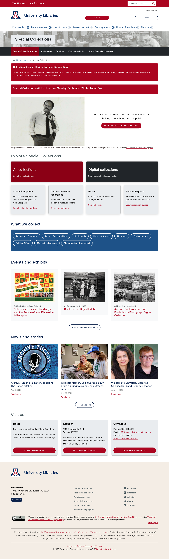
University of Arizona (47, 243)
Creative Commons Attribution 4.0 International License (117, 517)
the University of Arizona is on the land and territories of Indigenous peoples (75, 532)
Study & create (60, 27)
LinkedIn (131, 497)
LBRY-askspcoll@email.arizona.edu (135, 432)
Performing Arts (141, 236)
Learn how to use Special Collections (121, 125)
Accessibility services (83, 501)
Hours (16, 423)
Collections (46, 51)
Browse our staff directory (135, 450)
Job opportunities (82, 505)
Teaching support (103, 27)
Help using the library (83, 492)
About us (145, 27)
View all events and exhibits (85, 327)
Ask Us (97, 18)
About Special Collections (101, 51)
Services (60, 51)
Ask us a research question (125, 438)
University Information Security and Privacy (84, 546)
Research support (81, 27)
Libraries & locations (125, 27)
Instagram (131, 492)
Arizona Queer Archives (56, 236)
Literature (121, 236)
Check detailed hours (34, 450)
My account (151, 10)
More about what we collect (77, 243)
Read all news (84, 405)
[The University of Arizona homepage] (28, 3)
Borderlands (80, 236)
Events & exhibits (76, 51)
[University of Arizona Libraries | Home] (34, 15)
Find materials (18, 27)
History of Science (101, 236)
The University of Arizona (105, 549)
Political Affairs (23, 243)
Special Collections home (25, 51)
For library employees (84, 509)
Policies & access (82, 497)
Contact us (119, 423)
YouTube (131, 505)
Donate (147, 18)
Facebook (131, 488)
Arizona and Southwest (26, 236)
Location (68, 423)
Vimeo (130, 501)
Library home (22, 60)
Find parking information (84, 450)
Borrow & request (39, 27)
